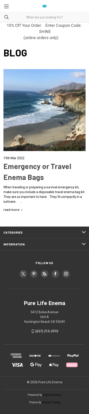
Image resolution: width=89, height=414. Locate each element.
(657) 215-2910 (46, 331)
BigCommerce (52, 394)
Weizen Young (51, 402)
